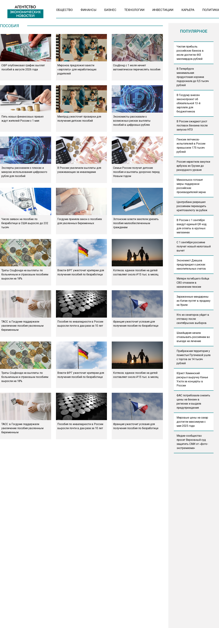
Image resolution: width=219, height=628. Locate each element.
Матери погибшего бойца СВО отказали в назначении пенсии (193, 282)
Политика (210, 10)
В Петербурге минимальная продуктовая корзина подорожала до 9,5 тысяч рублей (193, 77)
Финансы (88, 10)
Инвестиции (162, 10)
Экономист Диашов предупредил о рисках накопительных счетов (191, 264)
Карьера (187, 10)
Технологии (134, 10)
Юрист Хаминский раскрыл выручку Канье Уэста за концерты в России (192, 379)
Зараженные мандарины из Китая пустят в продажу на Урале (193, 300)
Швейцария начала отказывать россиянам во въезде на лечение (193, 337)
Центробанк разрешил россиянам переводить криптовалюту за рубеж (192, 206)
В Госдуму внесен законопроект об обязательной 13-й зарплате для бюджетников (188, 103)
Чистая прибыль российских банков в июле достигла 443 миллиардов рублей (190, 52)
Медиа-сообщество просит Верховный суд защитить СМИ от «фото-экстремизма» (192, 442)
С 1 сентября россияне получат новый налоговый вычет (194, 246)
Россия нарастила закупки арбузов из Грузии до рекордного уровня (193, 166)
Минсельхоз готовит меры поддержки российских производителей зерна (191, 186)
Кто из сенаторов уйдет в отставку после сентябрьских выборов (193, 319)
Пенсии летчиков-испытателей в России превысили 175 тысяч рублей (191, 145)
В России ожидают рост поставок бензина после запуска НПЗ (192, 125)
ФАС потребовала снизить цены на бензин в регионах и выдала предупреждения (193, 401)
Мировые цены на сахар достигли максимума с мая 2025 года (192, 421)
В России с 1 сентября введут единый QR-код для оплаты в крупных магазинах (192, 226)
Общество (64, 10)
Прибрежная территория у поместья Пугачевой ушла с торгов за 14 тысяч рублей (193, 357)
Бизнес (110, 10)
